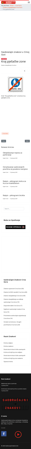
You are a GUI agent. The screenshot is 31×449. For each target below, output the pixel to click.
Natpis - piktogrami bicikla (14, 195)
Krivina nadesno (8, 346)
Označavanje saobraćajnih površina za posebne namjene (15, 168)
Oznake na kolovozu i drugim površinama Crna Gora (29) (12, 323)
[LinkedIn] (28, 70)
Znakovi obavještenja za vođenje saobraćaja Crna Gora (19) (13, 300)
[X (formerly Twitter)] (24, 70)
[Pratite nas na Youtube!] (15, 434)
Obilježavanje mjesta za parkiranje (12, 154)
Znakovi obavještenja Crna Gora (8, 65)
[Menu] (29, 2)
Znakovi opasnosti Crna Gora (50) (14, 288)
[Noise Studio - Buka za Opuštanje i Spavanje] (15, 227)
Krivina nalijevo (8, 343)
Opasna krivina (8, 361)
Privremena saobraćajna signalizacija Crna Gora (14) (15, 317)
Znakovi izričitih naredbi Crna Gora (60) (15, 292)
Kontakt (3, 428)
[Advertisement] (15, 27)
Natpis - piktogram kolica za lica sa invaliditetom (14, 182)
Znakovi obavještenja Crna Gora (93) (14, 296)
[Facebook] (20, 70)
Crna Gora (5, 133)
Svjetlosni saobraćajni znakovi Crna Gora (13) (14, 310)
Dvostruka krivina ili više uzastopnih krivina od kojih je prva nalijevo (14, 351)
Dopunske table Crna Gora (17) (13, 305)
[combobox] (14, 208)
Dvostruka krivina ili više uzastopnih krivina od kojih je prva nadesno (14, 357)
